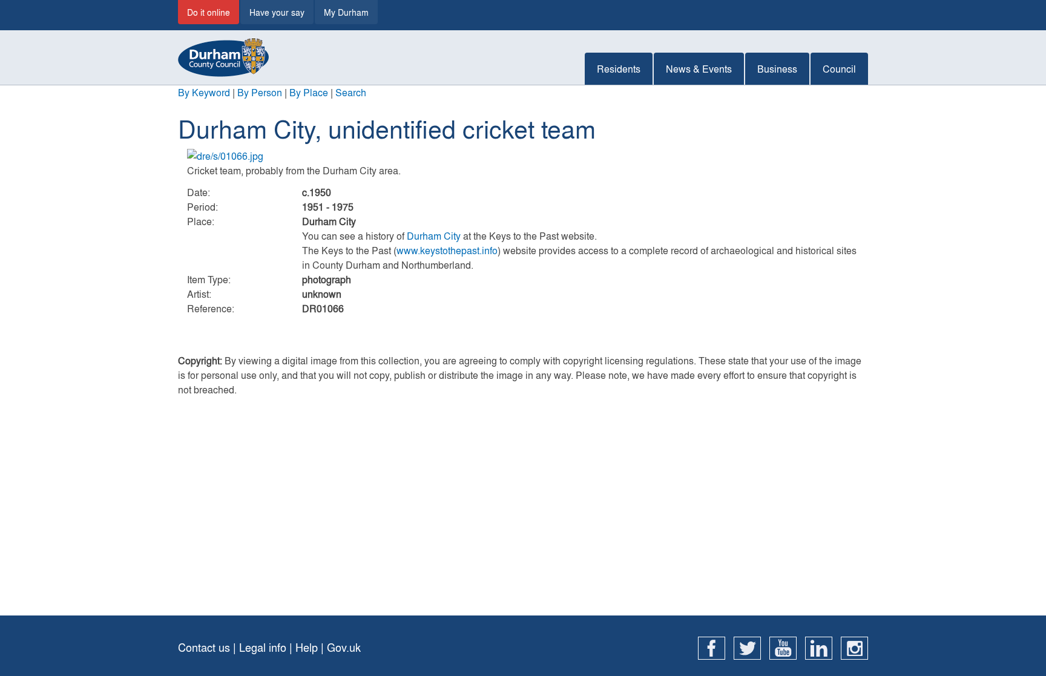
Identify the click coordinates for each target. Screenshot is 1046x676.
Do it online (208, 12)
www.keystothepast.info (447, 250)
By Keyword (204, 92)
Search (350, 92)
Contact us (204, 647)
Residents (618, 69)
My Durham (346, 12)
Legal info (262, 647)
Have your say (276, 12)
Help (306, 647)
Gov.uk (344, 647)
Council (839, 69)
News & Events (699, 69)
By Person (259, 92)
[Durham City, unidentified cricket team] (523, 156)
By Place (308, 92)
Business (777, 69)
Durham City (434, 236)
